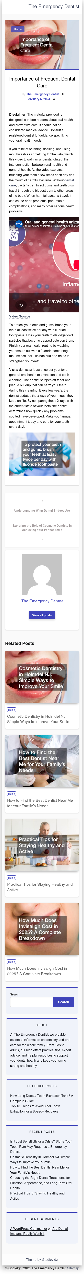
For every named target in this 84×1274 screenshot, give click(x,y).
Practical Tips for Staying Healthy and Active (40, 886)
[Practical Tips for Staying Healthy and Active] (42, 845)
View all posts (42, 615)
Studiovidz (50, 1260)
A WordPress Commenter (28, 1228)
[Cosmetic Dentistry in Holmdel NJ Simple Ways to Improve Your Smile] (42, 677)
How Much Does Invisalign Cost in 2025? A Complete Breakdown (37, 970)
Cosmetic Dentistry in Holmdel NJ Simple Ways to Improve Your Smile (38, 718)
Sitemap (73, 1268)
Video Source (19, 316)
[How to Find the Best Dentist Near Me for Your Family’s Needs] (42, 761)
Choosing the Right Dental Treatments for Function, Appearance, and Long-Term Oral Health (41, 1182)
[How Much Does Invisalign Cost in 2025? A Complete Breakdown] (42, 929)
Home (18, 29)
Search (14, 994)
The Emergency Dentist (54, 6)
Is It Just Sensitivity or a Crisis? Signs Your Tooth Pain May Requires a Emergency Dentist (41, 1146)
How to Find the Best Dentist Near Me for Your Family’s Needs (40, 802)
